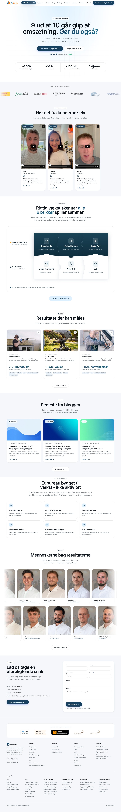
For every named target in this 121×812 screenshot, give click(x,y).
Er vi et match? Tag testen (102, 3)
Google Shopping (12, 787)
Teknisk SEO (28, 794)
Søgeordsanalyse (34, 763)
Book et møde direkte (16, 702)
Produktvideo (103, 787)
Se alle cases (59, 385)
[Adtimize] (12, 2)
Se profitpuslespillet (74, 49)
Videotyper (102, 791)
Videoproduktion (104, 779)
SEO (30, 760)
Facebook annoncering (50, 782)
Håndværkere (55, 749)
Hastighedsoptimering (31, 782)
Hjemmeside (69, 673)
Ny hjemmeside (84, 784)
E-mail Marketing (67, 779)
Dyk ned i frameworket (59, 298)
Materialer (67, 3)
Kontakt (81, 3)
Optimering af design (86, 789)
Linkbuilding (28, 787)
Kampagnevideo (103, 782)
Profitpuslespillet (29, 3)
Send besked (72, 704)
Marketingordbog (79, 755)
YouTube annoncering (13, 789)
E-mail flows (65, 784)
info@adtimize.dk (103, 749)
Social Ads (32, 752)
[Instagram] (12, 758)
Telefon (68, 680)
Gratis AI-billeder (13, 762)
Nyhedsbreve (66, 789)
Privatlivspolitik (78, 765)
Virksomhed (92, 665)
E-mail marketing (34, 755)
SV (90, 2)
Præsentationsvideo (104, 784)
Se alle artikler (59, 469)
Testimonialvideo (103, 789)
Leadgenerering (66, 787)
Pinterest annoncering (49, 789)
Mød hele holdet (59, 647)
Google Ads (32, 747)
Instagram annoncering (50, 784)
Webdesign (83, 779)
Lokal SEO (28, 789)
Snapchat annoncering (50, 791)
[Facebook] (16, 758)
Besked (68, 688)
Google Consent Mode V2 (87, 782)
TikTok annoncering (49, 794)
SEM (8, 779)
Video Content (33, 749)
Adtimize (12, 744)
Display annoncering (12, 784)
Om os (74, 3)
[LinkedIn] (8, 758)
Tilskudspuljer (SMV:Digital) (37, 765)
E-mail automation (67, 782)
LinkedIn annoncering (49, 787)
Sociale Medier (48, 779)
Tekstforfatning (29, 796)
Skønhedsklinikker (56, 752)
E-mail (91, 673)
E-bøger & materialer (80, 757)
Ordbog (59, 3)
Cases (48, 3)
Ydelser (39, 3)
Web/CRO (32, 757)
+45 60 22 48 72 (103, 752)
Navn (68, 665)
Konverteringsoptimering (32, 784)
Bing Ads (9, 782)
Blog (53, 3)
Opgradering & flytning (87, 787)
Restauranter (55, 747)
